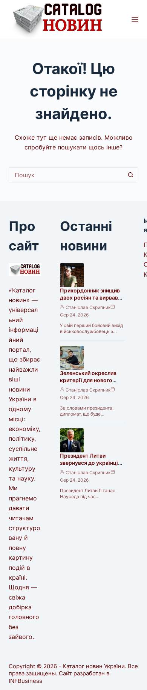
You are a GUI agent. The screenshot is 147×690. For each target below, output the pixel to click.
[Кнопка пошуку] (131, 175)
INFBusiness (25, 680)
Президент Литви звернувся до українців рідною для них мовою (90, 462)
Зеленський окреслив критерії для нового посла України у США (88, 380)
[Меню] (135, 19)
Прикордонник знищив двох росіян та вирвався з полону (92, 297)
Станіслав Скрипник (88, 307)
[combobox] (66, 174)
